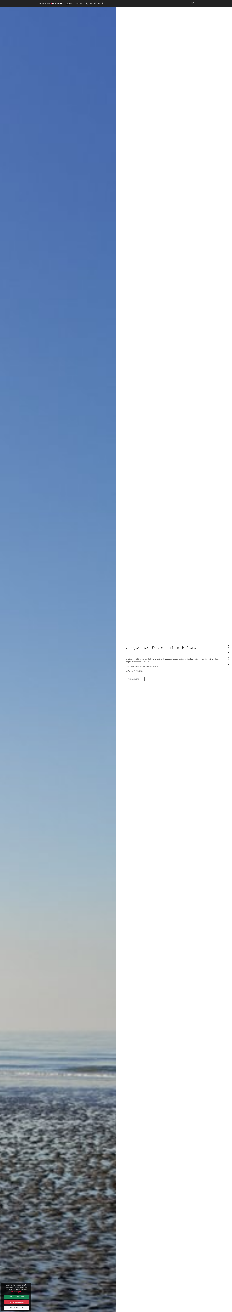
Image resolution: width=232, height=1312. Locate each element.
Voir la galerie (133, 679)
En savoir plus (16, 1292)
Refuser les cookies (16, 1302)
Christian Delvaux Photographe (50, 3)
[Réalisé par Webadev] (192, 3)
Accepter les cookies (16, 1296)
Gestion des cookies (16, 1307)
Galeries (69, 3)
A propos (79, 3)
